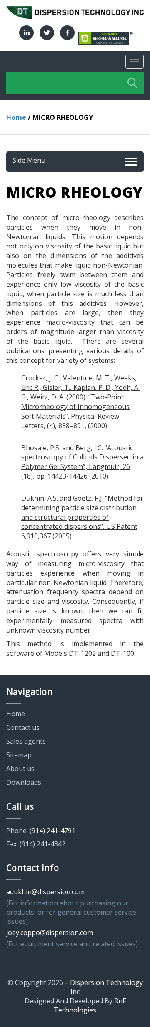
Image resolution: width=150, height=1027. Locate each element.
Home (16, 117)
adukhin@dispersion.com (45, 891)
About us (20, 768)
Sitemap (19, 754)
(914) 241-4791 (52, 830)
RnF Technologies (90, 1005)
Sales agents (26, 741)
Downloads (23, 782)
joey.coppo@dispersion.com (49, 932)
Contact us (23, 727)
